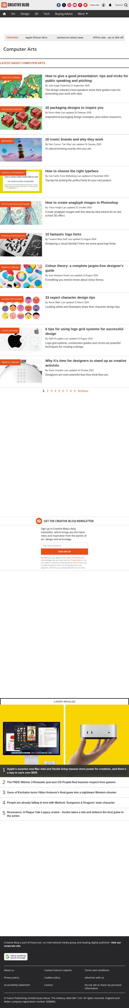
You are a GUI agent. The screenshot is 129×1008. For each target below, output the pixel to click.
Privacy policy (11, 977)
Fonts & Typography (13, 172)
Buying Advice (64, 14)
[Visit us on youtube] (75, 5)
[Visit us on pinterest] (80, 5)
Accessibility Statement (17, 985)
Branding (7, 140)
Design (25, 14)
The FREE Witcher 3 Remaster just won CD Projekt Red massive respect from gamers (61, 782)
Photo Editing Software (16, 204)
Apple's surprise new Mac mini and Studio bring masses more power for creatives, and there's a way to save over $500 (66, 771)
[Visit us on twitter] (64, 5)
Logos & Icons (10, 330)
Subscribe (94, 5)
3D (36, 14)
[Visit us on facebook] (59, 5)
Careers (48, 985)
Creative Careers (11, 77)
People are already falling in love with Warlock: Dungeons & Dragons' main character (61, 802)
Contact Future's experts (58, 970)
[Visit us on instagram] (69, 5)
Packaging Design (12, 109)
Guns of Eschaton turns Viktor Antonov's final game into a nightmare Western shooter (61, 792)
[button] (121, 5)
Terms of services (73, 557)
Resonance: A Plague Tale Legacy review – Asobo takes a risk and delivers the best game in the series (65, 814)
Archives (83, 391)
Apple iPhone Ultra (36, 37)
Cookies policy (52, 977)
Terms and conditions (97, 970)
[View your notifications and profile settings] (110, 5)
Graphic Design (10, 267)
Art (13, 14)
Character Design (12, 299)
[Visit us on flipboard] (85, 5)
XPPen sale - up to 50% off (108, 37)
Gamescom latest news (70, 37)
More (81, 14)
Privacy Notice (76, 560)
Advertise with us (94, 977)
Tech (47, 14)
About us (9, 970)
